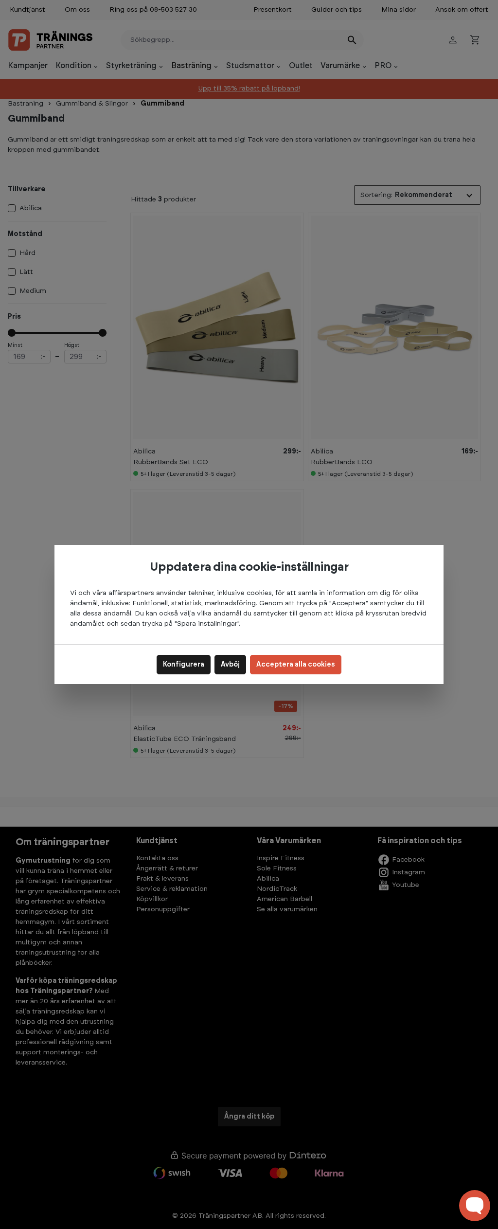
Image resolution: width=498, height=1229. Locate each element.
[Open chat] (474, 1205)
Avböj (230, 664)
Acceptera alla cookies (295, 664)
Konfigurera (183, 664)
